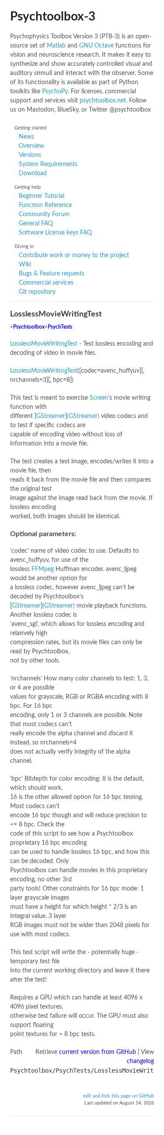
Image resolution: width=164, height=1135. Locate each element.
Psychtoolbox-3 (52, 16)
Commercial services (46, 283)
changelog (140, 1061)
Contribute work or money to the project (74, 255)
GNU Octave (96, 46)
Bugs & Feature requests (51, 274)
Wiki (25, 265)
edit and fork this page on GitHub (118, 1096)
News (26, 137)
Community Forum (44, 214)
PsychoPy (55, 91)
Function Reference (45, 205)
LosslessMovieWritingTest (43, 344)
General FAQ (36, 224)
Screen (99, 398)
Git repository (37, 292)
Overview (31, 146)
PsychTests (60, 327)
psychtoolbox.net (103, 101)
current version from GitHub (97, 1052)
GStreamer (50, 416)
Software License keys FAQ (55, 233)
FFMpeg (42, 569)
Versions (30, 155)
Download (33, 173)
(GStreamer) (83, 416)
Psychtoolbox (29, 327)
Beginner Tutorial (41, 196)
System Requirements (48, 164)
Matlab (56, 46)
